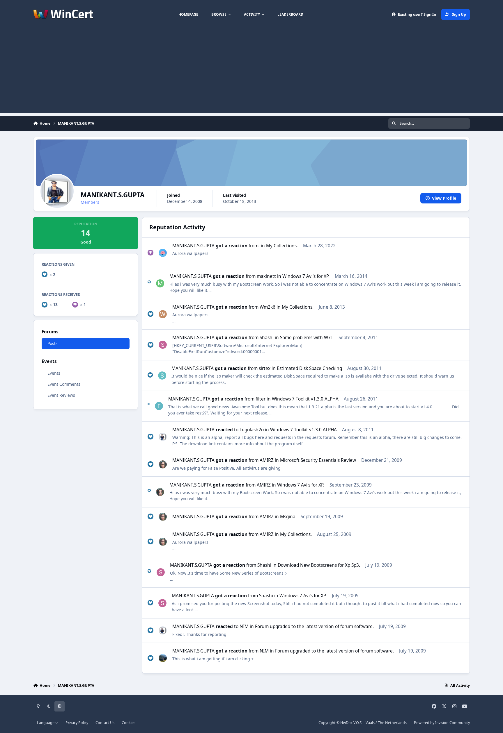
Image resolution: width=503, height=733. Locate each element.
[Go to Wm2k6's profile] (163, 314)
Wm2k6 (267, 307)
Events (53, 373)
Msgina (287, 517)
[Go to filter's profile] (159, 406)
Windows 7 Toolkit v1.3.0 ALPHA (305, 399)
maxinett (266, 276)
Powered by (442, 722)
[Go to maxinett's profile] (160, 283)
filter (260, 399)
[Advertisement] (251, 72)
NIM (244, 626)
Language (46, 722)
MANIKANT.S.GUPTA (193, 246)
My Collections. (282, 246)
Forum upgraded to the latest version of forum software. (314, 626)
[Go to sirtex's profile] (162, 375)
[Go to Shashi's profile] (163, 345)
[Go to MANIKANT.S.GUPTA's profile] (163, 437)
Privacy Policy (76, 722)
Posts (52, 343)
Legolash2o (252, 430)
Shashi (267, 338)
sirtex (264, 368)
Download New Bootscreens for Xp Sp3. (319, 565)
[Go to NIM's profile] (163, 658)
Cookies (128, 722)
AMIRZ (267, 460)
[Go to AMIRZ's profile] (163, 464)
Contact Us (104, 722)
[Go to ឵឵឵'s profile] (163, 253)
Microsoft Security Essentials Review (318, 460)
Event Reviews (61, 395)
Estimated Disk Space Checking (309, 368)
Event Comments (63, 384)
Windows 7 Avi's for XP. (306, 276)
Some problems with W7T (306, 338)
